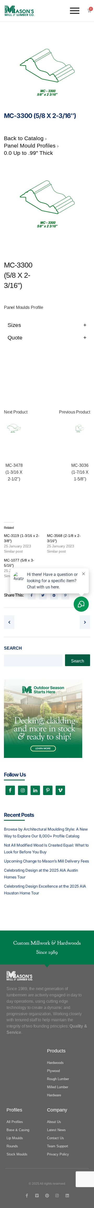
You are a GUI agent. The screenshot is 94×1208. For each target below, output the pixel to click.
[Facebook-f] (27, 1196)
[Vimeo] (37, 1196)
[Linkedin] (67, 1196)
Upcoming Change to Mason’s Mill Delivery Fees (46, 861)
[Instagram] (57, 1196)
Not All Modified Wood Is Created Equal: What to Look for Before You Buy (46, 848)
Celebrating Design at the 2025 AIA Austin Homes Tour (41, 874)
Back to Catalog (24, 138)
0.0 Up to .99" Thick (28, 153)
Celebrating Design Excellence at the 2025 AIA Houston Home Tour (45, 889)
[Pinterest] (47, 1196)
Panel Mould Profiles (30, 146)
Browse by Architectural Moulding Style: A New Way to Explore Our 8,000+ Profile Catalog (46, 832)
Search (13, 648)
